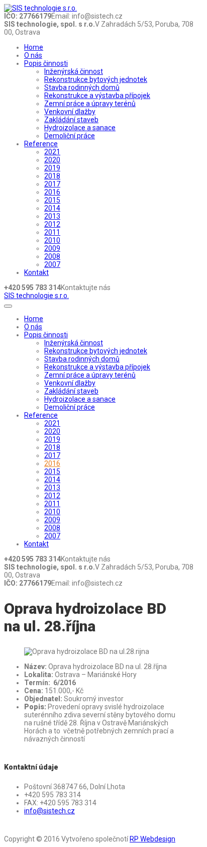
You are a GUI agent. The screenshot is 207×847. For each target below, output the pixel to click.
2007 (52, 264)
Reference (41, 144)
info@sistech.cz (49, 811)
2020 (52, 160)
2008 (52, 256)
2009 (52, 248)
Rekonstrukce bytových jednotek (95, 79)
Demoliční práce (69, 136)
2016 (52, 192)
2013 (52, 216)
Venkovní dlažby (69, 112)
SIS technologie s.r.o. (36, 296)
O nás (33, 55)
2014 (52, 208)
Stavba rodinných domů (82, 87)
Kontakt (36, 272)
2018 (52, 176)
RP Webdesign (152, 839)
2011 (52, 232)
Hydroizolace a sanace (80, 128)
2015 (52, 200)
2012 (52, 224)
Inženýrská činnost (73, 71)
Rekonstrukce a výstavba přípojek (97, 95)
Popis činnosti (46, 63)
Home (33, 47)
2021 (52, 152)
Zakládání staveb (71, 120)
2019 (52, 168)
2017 (52, 184)
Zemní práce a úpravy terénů (90, 104)
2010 (52, 240)
